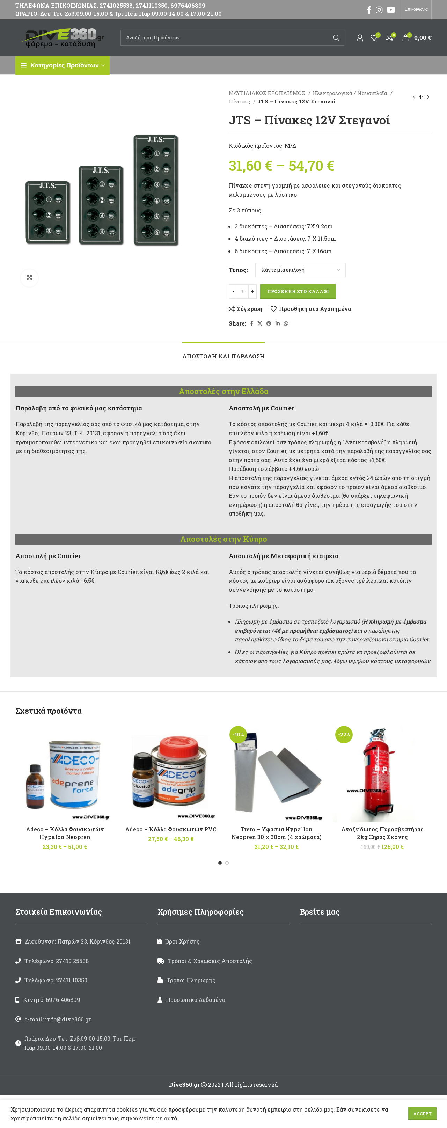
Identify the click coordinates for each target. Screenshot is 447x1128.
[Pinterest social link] (268, 323)
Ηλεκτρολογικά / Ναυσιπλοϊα (351, 92)
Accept (422, 1113)
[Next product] (428, 97)
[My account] (360, 38)
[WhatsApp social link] (286, 323)
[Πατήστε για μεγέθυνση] (29, 278)
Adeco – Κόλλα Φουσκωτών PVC (171, 829)
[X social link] (259, 323)
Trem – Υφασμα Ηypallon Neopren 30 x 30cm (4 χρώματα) (277, 832)
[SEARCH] (336, 38)
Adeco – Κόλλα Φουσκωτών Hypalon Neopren (65, 832)
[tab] (223, 352)
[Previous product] (414, 97)
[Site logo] (64, 37)
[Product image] (276, 772)
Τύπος (237, 270)
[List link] (81, 961)
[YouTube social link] (390, 10)
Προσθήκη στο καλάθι (298, 291)
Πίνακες (240, 101)
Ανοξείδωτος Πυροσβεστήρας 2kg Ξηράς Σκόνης (382, 832)
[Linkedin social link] (277, 323)
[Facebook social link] (369, 10)
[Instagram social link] (379, 10)
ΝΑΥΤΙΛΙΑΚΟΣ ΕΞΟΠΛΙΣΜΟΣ (268, 92)
